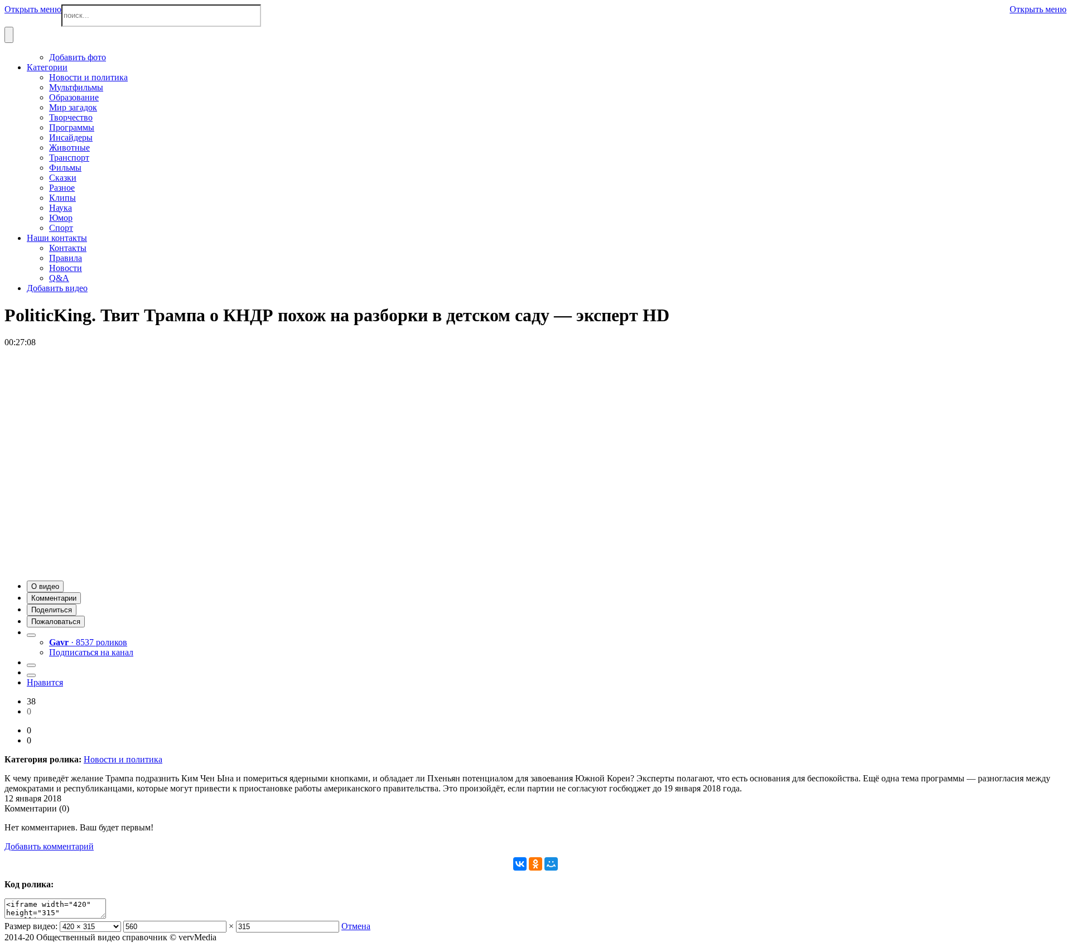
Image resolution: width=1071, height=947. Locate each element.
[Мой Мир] (551, 864)
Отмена (355, 926)
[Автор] (31, 635)
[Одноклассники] (535, 864)
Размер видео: (30, 926)
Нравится (45, 682)
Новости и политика (123, 759)
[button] (45, 586)
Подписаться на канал (91, 652)
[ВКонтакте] (520, 864)
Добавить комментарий (49, 846)
